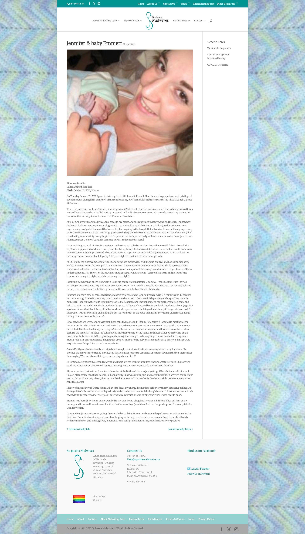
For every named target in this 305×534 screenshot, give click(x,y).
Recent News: (216, 42)
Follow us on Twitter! (198, 473)
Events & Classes (175, 519)
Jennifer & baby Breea (180, 429)
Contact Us (169, 4)
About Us (152, 4)
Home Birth (129, 44)
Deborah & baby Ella (78, 429)
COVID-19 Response (217, 64)
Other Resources (226, 4)
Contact (92, 519)
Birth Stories (180, 21)
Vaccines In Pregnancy (219, 48)
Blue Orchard (135, 528)
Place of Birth (131, 21)
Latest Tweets (203, 469)
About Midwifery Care (104, 21)
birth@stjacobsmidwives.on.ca (143, 459)
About (80, 519)
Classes (198, 21)
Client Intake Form (203, 4)
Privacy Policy (206, 519)
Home (141, 4)
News (184, 4)
